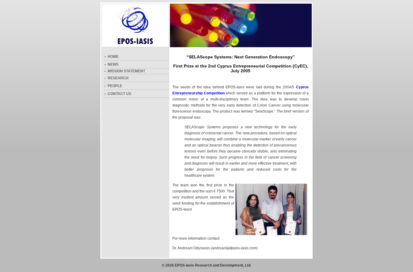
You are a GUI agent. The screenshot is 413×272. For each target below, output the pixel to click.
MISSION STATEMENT (126, 71)
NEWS (113, 64)
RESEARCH (118, 78)
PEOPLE (115, 86)
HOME (113, 56)
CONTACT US (119, 94)
